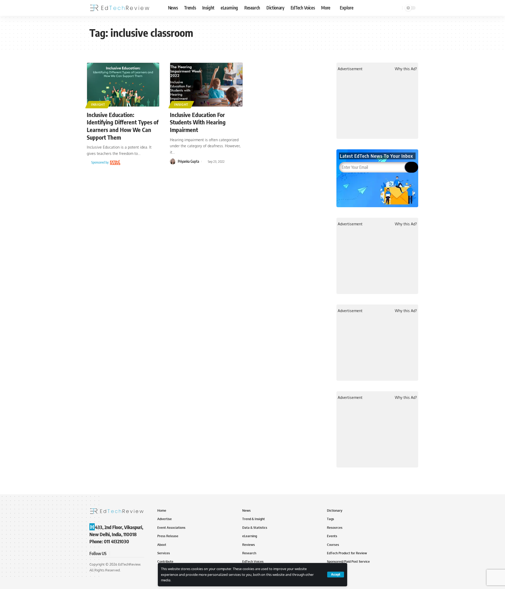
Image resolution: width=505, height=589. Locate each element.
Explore (347, 8)
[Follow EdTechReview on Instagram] (133, 553)
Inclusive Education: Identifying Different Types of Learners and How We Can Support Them (123, 126)
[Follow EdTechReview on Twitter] (121, 553)
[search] (397, 7)
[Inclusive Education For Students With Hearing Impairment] (206, 84)
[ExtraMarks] (115, 162)
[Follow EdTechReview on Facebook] (114, 553)
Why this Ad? (406, 69)
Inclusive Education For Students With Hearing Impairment (198, 122)
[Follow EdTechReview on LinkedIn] (140, 553)
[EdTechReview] (119, 8)
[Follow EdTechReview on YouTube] (127, 553)
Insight (98, 104)
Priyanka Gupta (188, 161)
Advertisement (350, 69)
